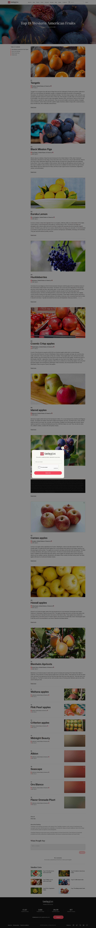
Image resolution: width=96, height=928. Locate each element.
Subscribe (48, 473)
